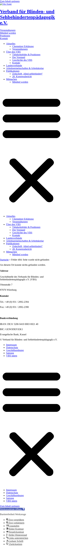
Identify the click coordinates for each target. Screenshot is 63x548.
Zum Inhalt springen (10, 1)
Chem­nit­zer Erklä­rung (23, 46)
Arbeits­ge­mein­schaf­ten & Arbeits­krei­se (25, 68)
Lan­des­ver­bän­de (14, 65)
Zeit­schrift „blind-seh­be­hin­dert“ (27, 73)
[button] (31, 149)
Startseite (4, 259)
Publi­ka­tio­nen (12, 71)
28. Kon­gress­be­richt (22, 76)
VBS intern (11, 355)
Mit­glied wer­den (20, 82)
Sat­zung (10, 353)
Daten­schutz (12, 347)
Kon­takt (16, 62)
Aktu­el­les (10, 43)
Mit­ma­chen (11, 79)
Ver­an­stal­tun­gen (20, 49)
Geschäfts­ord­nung (15, 350)
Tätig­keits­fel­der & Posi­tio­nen (26, 54)
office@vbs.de (15, 312)
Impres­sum (11, 344)
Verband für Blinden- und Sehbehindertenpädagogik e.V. (27, 17)
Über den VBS (13, 52)
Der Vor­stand (18, 57)
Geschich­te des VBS (22, 60)
